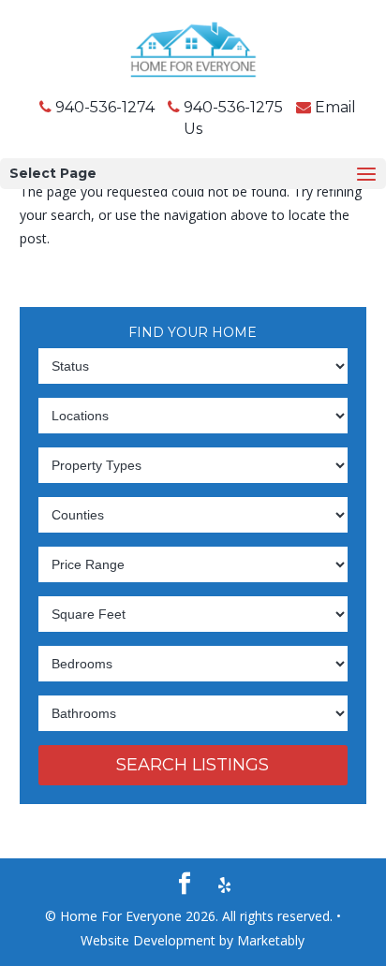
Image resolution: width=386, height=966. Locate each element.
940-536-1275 (233, 107)
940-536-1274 (105, 107)
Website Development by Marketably (192, 940)
